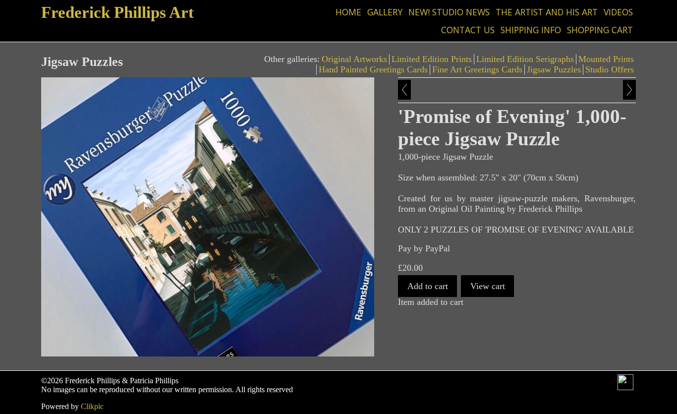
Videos (618, 12)
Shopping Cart (600, 30)
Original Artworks (354, 59)
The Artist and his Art (547, 12)
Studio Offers (609, 69)
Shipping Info (531, 30)
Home (348, 12)
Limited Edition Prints (432, 59)
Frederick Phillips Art (117, 12)
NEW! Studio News (449, 12)
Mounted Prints (606, 59)
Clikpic (92, 406)
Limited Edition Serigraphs (525, 59)
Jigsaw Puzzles (554, 69)
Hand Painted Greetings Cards (373, 69)
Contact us (468, 30)
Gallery (384, 12)
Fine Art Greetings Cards (477, 69)
